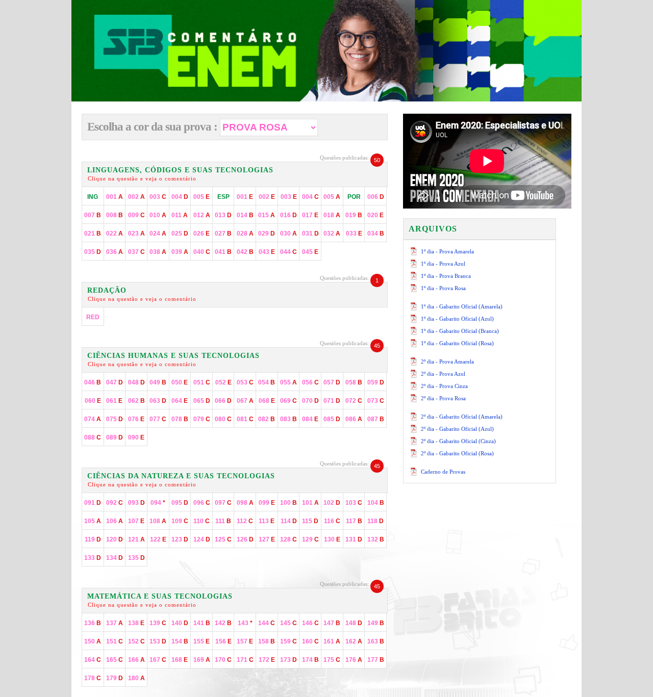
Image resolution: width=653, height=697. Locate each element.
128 (288, 539)
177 (375, 659)
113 (266, 521)
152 (136, 641)
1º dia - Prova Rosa (443, 288)
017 (310, 215)
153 (157, 641)
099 (267, 502)
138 (136, 623)
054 (266, 382)
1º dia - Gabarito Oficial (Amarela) (462, 306)
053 (245, 382)
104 (375, 502)
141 (201, 623)
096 (201, 502)
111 (223, 521)
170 (223, 659)
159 (288, 641)
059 (375, 382)
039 (179, 251)
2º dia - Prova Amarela (447, 361)
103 (353, 502)
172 (267, 659)
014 (245, 215)
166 (136, 659)
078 (179, 419)
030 (288, 233)
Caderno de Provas (443, 472)
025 (179, 233)
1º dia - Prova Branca (446, 276)
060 (93, 400)
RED (92, 317)
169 (201, 659)
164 (92, 659)
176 (353, 659)
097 (223, 502)
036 (114, 251)
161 (331, 641)
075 (114, 419)
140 (179, 623)
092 (114, 502)
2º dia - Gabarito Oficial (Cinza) (458, 441)
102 (331, 502)
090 (136, 437)
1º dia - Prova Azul (443, 264)
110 (201, 521)
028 (245, 233)
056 (310, 382)
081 (245, 419)
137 (114, 623)
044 (288, 251)
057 (331, 382)
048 (136, 382)
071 (331, 400)
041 (223, 251)
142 (223, 623)
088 (92, 437)
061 (114, 400)
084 (310, 419)
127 (267, 539)
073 (375, 400)
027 (223, 233)
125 (223, 539)
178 (92, 678)
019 (353, 215)
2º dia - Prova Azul (443, 374)
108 (157, 521)
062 (136, 400)
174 (310, 659)
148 (353, 623)
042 (245, 251)
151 (114, 641)
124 (201, 539)
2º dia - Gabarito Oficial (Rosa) (457, 453)
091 (92, 502)
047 (114, 382)
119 (93, 539)
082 (266, 419)
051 (201, 382)
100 (288, 502)
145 (288, 623)
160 (310, 641)
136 (92, 623)
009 (136, 215)
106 (114, 521)
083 (288, 419)
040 (201, 251)
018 (331, 215)
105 (92, 521)
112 (245, 521)
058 (353, 382)
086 (353, 419)
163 (375, 641)
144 (266, 623)
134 (114, 557)
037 (136, 251)
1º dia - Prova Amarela (447, 251)
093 (136, 502)
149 (375, 623)
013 (223, 215)
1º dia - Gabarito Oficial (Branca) (460, 331)
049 (157, 382)
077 (157, 419)
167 (157, 659)
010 (157, 215)
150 (92, 641)
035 (92, 251)
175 (331, 659)
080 (223, 419)
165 (114, 659)
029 (266, 233)
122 (158, 539)
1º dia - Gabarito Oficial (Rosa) (457, 343)
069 (288, 400)
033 (354, 233)
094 (157, 502)
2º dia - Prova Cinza (444, 386)
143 (245, 623)
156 (223, 641)
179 (114, 678)
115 (310, 521)
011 (179, 215)
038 (157, 251)
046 (92, 382)
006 (375, 196)
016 (288, 215)
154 (179, 641)
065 (201, 400)
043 (267, 251)
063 (157, 400)
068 (267, 400)
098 (245, 502)
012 (201, 215)
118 (375, 521)
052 (223, 382)
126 (245, 539)
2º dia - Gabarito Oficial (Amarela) (462, 417)
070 (310, 400)
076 (136, 419)
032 (331, 233)
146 (310, 623)
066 (223, 400)
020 (375, 215)
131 (353, 539)
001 (114, 196)
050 (179, 382)
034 (375, 233)
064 (179, 400)
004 (179, 196)
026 (201, 233)
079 (201, 419)
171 (245, 659)
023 (136, 233)
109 (179, 521)
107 (136, 521)
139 (157, 623)
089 (114, 437)
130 (332, 539)
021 (92, 233)
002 (136, 196)
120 (114, 539)
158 (266, 641)
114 (289, 521)
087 (375, 419)
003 (157, 196)
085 (331, 419)
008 (114, 215)
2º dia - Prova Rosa (443, 398)
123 (179, 539)
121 (136, 539)
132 (375, 539)
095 (179, 502)
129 (310, 539)
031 (310, 233)
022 (114, 233)
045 (310, 251)
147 (331, 623)
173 (288, 659)
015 (266, 215)
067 (245, 400)
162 (353, 641)
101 (310, 502)
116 (332, 521)
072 (353, 400)
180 (136, 678)
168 (179, 659)
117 (354, 521)
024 (157, 233)
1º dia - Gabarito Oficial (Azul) (457, 319)
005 (201, 196)
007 (92, 215)
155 (201, 641)
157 (245, 641)
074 (92, 419)
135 (136, 557)
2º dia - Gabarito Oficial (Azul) (457, 429)
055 (288, 382)
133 (92, 557)
